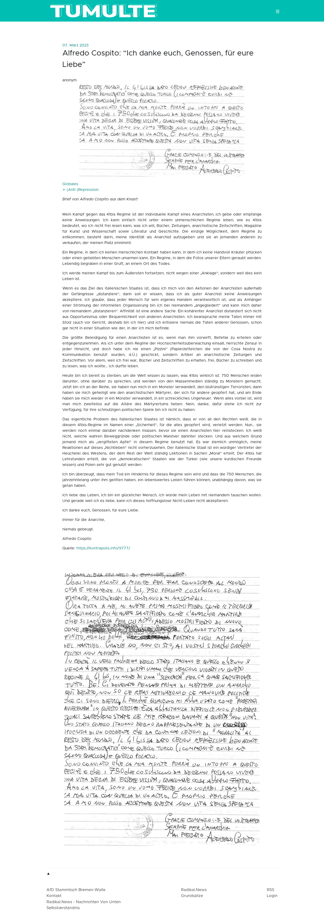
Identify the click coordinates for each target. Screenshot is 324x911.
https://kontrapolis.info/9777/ (103, 548)
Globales (70, 184)
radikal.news (194, 890)
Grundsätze (192, 896)
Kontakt (53, 896)
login (272, 896)
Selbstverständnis (63, 908)
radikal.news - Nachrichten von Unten (83, 902)
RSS (270, 890)
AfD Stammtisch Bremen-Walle (76, 890)
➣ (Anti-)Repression (80, 190)
